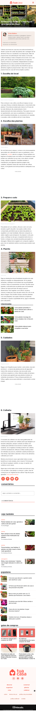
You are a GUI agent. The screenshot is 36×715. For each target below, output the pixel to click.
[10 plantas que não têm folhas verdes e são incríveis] (4, 602)
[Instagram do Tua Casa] (13, 678)
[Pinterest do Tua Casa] (22, 678)
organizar (9, 687)
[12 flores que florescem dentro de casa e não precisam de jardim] (4, 587)
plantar (26, 687)
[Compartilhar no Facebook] (12, 479)
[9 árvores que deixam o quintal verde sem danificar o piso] (4, 579)
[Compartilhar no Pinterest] (7, 479)
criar (9, 690)
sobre (5, 694)
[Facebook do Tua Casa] (18, 678)
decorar (9, 685)
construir (27, 685)
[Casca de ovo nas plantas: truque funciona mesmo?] (4, 610)
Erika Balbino (12, 33)
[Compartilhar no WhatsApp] (3, 479)
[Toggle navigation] (33, 2)
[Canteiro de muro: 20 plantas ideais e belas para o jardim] (4, 618)
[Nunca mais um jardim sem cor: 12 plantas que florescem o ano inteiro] (4, 595)
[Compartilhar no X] (17, 479)
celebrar (26, 690)
